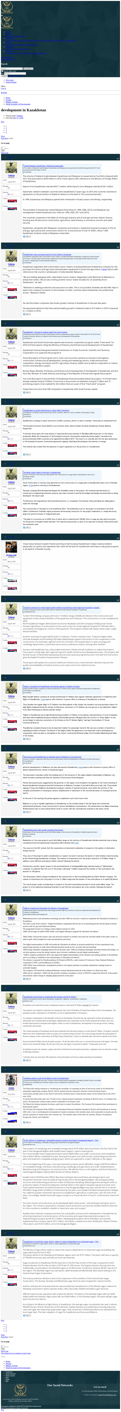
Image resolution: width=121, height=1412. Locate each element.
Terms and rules (11, 1373)
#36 (118, 538)
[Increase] (6, 148)
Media (8, 43)
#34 (118, 403)
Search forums (19, 36)
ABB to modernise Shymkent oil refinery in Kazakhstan (46, 908)
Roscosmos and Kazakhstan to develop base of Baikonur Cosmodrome (52, 757)
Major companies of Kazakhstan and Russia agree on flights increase (52, 686)
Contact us (9, 1372)
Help (7, 1377)
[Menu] (2, 15)
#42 (118, 989)
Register (4, 93)
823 (9, 194)
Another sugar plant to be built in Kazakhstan (42, 472)
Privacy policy (10, 1375)
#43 (118, 1071)
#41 (118, 901)
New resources (45, 40)
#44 (118, 1133)
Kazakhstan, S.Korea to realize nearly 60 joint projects (45, 332)
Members (9, 51)
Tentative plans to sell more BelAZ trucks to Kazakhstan (46, 1078)
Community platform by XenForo (21, 1406)
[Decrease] (8, 148)
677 (9, 1106)
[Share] (115, 247)
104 (9, 574)
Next (3, 136)
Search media (32, 45)
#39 (118, 749)
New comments (20, 45)
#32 (118, 247)
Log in (3, 88)
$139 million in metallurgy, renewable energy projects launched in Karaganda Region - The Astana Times (66, 1140)
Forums (8, 34)
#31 (118, 158)
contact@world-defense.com (107, 1395)
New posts (10, 36)
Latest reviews (11, 49)
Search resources (23, 49)
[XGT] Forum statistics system (14, 1408)
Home (8, 32)
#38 (118, 679)
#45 (118, 1234)
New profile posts (58, 40)
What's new (10, 38)
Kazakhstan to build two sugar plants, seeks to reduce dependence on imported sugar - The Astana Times (66, 1241)
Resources (9, 47)
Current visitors (11, 53)
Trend (104, 269)
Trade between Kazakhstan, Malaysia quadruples (43, 166)
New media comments (31, 40)
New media (18, 40)
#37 (118, 600)
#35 (118, 465)
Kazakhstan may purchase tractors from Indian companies (47, 254)
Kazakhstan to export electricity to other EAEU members (46, 410)
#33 (118, 325)
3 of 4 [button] (11, 138)
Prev (2, 122)
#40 (118, 822)
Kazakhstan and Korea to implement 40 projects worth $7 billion (50, 997)
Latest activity (71, 40)
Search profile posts (38, 53)
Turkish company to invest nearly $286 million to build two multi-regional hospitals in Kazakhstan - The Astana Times (71, 607)
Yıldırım (19, 116)
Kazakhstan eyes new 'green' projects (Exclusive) (43, 830)
